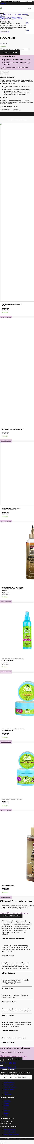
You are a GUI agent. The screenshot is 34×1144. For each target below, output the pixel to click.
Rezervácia (7, 1110)
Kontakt (6, 1113)
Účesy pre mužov (9, 1089)
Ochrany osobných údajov (11, 1134)
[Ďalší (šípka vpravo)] (2, 1143)
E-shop (6, 1115)
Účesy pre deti (8, 1094)
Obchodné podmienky (10, 1132)
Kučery (6, 1092)
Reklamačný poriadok (10, 1129)
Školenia (6, 1103)
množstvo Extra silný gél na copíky (12, 49)
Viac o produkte (4, 31)
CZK (27, 30)
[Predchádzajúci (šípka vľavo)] (0, 1143)
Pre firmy (6, 1105)
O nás (5, 1108)
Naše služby (7, 1100)
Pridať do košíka (10, 52)
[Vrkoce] (13, 24)
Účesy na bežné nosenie (10, 1087)
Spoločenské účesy (9, 1082)
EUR (27, 23)
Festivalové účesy (9, 1084)
